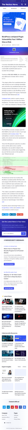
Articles (24, 366)
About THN (4, 415)
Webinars (23, 8)
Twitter (11, 207)
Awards (15, 417)
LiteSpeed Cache (6, 98)
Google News (5, 207)
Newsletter (14, 8)
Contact (3, 419)
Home (4, 8)
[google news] (24, 407)
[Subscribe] (23, 233)
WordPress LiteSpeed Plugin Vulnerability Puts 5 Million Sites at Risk (12, 39)
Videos (19, 366)
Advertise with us (5, 417)
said (18, 94)
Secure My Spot (9, 288)
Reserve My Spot (9, 264)
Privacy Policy (17, 419)
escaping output (14, 134)
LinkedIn (18, 207)
